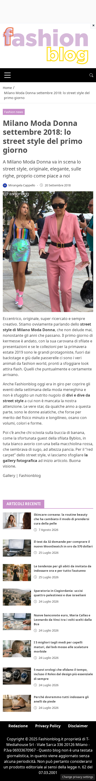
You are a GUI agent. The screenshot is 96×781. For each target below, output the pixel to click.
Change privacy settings (77, 777)
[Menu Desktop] (7, 75)
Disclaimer (78, 725)
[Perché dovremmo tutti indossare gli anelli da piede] (17, 703)
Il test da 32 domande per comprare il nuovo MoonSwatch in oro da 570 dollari (63, 544)
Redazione (18, 725)
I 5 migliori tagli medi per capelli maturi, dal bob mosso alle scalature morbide (61, 646)
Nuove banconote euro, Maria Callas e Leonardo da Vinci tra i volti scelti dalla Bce (63, 619)
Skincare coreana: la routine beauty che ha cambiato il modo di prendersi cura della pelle (61, 518)
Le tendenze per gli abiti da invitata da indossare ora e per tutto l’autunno (62, 568)
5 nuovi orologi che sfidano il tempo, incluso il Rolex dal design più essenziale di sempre (63, 674)
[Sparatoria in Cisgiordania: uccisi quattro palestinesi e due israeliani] (17, 597)
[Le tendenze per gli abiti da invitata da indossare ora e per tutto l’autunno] (17, 572)
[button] (91, 75)
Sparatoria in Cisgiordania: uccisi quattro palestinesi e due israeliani (60, 593)
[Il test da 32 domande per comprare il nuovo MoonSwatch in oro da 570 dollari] (17, 548)
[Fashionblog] (45, 45)
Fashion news (13, 112)
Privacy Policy (48, 725)
